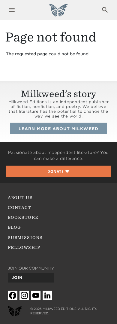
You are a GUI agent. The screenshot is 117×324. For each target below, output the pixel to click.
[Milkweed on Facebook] (12, 296)
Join (17, 277)
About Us (20, 197)
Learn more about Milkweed (58, 128)
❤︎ (58, 171)
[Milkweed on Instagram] (24, 296)
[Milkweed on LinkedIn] (47, 296)
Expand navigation (12, 10)
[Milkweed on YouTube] (35, 296)
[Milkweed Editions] (58, 13)
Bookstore (23, 217)
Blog (14, 227)
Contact (19, 207)
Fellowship (24, 247)
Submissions (25, 237)
